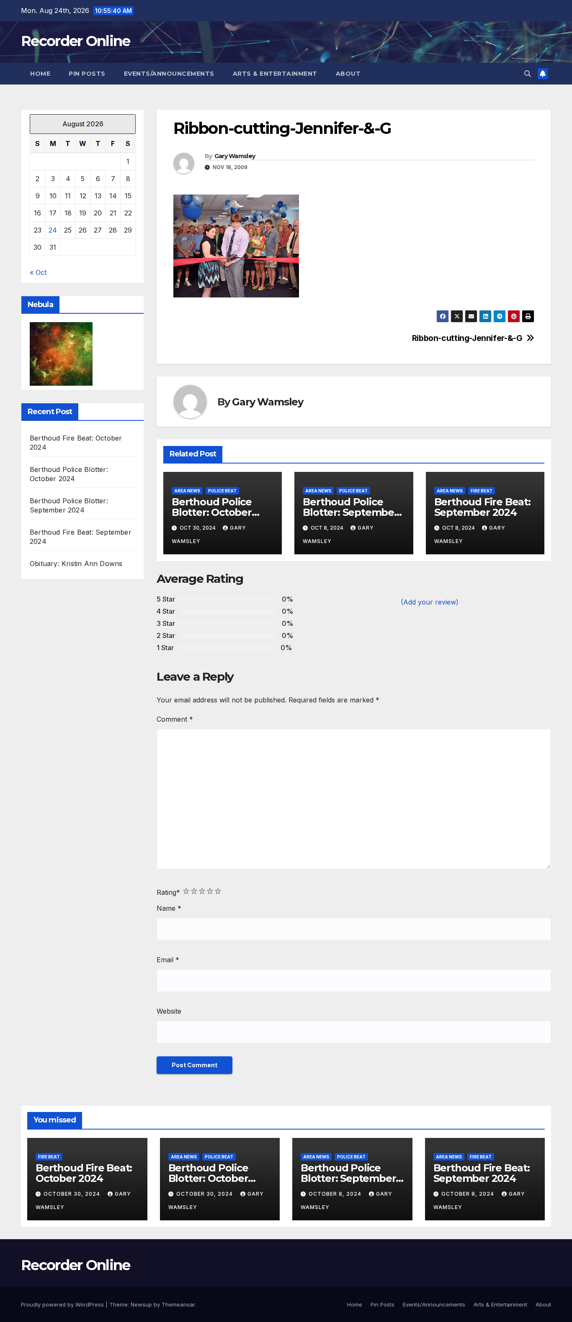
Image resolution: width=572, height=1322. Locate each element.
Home (40, 73)
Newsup (141, 1304)
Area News (187, 490)
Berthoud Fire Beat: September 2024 (482, 507)
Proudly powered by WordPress (63, 1304)
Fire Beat (481, 490)
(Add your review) (430, 602)
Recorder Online (75, 41)
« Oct (38, 272)
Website (169, 1011)
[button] (527, 73)
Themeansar (178, 1304)
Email (168, 960)
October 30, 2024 (73, 1194)
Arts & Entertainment (275, 73)
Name (169, 908)
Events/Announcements (169, 73)
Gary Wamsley (234, 156)
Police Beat (222, 490)
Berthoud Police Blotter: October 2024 (212, 512)
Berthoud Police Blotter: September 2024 (350, 512)
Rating (168, 892)
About (348, 73)
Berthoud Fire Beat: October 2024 (84, 1173)
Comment (175, 719)
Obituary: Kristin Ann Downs (76, 563)
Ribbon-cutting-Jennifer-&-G (467, 338)
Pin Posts (87, 73)
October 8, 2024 (336, 1194)
